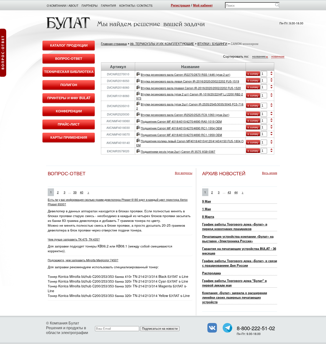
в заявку (252, 73)
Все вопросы (183, 173)
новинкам (277, 56)
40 (81, 192)
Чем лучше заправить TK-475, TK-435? (74, 239)
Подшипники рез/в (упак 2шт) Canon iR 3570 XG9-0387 (178, 151)
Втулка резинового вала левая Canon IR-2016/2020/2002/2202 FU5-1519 (190, 81)
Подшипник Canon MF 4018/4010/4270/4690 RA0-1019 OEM (181, 121)
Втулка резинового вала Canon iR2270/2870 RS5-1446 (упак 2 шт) (185, 74)
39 (75, 192)
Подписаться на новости (160, 328)
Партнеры (90, 5)
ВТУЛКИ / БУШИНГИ (212, 43)
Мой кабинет (203, 5)
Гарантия (108, 5)
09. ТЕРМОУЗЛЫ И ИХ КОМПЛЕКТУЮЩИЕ (162, 43)
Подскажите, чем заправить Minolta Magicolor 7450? (83, 260)
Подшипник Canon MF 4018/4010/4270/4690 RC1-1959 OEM (181, 135)
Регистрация (180, 5)
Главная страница (114, 43)
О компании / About (62, 5)
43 (229, 192)
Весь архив (269, 173)
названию (259, 56)
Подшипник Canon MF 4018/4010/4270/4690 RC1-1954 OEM (181, 128)
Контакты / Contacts (135, 5)
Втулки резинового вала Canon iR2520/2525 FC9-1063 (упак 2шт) (185, 115)
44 (236, 192)
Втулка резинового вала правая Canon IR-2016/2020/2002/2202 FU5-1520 (191, 88)
